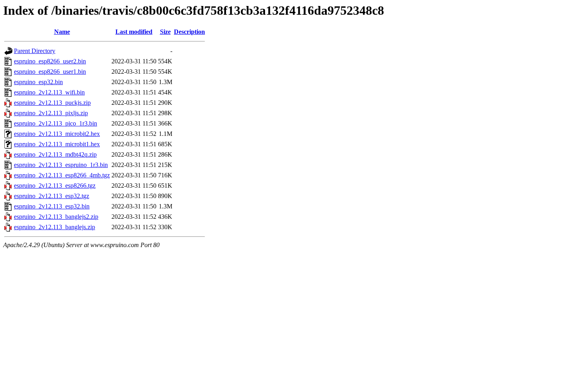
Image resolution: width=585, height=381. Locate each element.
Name (62, 31)
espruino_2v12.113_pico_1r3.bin (55, 123)
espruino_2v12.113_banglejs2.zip (56, 216)
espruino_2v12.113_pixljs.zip (51, 113)
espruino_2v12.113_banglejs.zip (54, 227)
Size (165, 31)
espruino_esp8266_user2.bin (50, 61)
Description (189, 31)
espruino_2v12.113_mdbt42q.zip (55, 154)
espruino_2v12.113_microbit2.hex (57, 133)
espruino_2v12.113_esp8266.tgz (55, 185)
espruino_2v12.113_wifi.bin (49, 92)
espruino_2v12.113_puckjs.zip (52, 102)
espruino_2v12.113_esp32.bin (52, 206)
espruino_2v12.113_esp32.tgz (51, 195)
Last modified (133, 31)
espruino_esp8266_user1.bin (50, 71)
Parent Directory (34, 50)
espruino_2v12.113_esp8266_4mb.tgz (62, 175)
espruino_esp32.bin (38, 82)
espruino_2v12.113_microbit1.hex (57, 144)
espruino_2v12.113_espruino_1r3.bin (61, 164)
